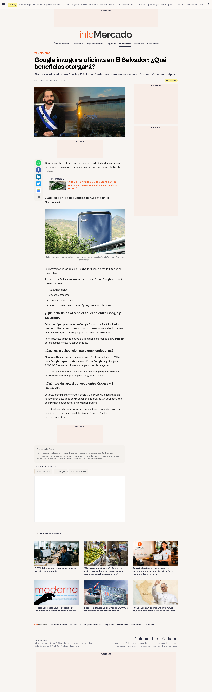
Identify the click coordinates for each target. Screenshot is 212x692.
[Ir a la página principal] (106, 34)
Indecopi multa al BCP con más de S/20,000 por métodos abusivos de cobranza (106, 609)
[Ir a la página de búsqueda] (208, 4)
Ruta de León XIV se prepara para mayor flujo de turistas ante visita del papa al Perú (154, 609)
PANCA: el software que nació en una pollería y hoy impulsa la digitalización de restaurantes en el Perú (153, 571)
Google (61, 471)
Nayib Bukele (79, 471)
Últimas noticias (61, 43)
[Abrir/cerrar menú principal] (3, 4)
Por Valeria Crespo (43, 80)
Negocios (111, 43)
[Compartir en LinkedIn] (38, 177)
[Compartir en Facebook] (38, 170)
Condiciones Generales (127, 646)
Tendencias (125, 43)
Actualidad (77, 43)
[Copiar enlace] (38, 197)
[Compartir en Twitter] (38, 183)
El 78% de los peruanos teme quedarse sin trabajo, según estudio (55, 569)
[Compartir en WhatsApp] (38, 163)
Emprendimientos (95, 43)
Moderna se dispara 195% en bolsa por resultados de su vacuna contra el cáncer (55, 609)
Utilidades (139, 43)
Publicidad (172, 643)
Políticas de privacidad (150, 646)
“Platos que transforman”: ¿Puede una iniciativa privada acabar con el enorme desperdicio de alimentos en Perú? (103, 571)
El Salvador (44, 471)
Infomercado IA (120, 643)
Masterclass (159, 643)
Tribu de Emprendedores (141, 643)
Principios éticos (169, 646)
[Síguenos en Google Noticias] (38, 190)
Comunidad (153, 43)
